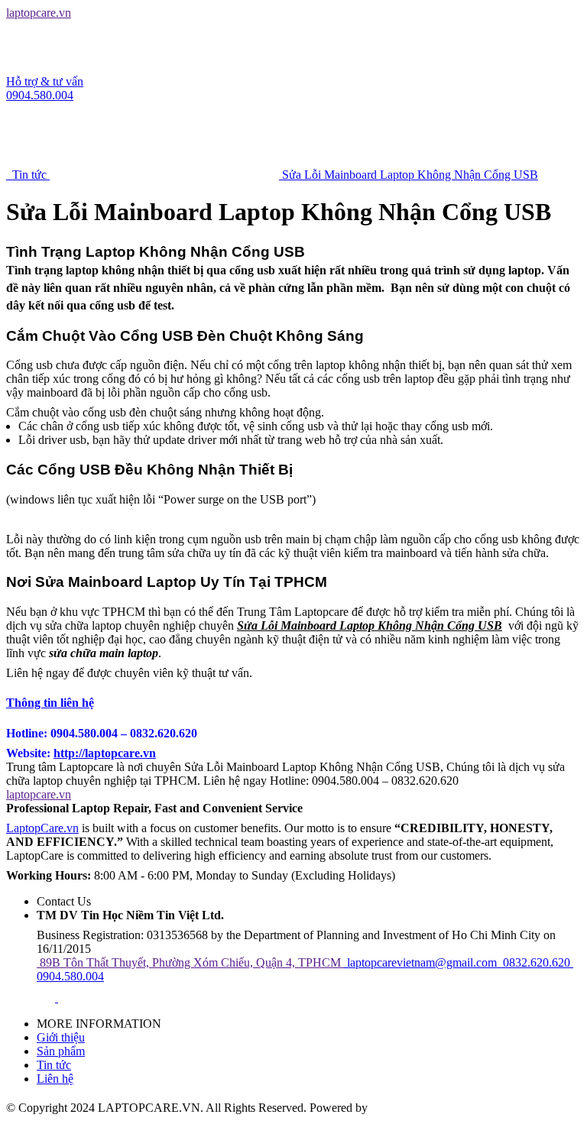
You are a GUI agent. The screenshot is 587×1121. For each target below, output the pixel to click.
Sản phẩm (61, 1051)
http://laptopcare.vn (105, 753)
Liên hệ (55, 1078)
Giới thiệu (61, 1037)
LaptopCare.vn (42, 827)
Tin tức (54, 1064)
